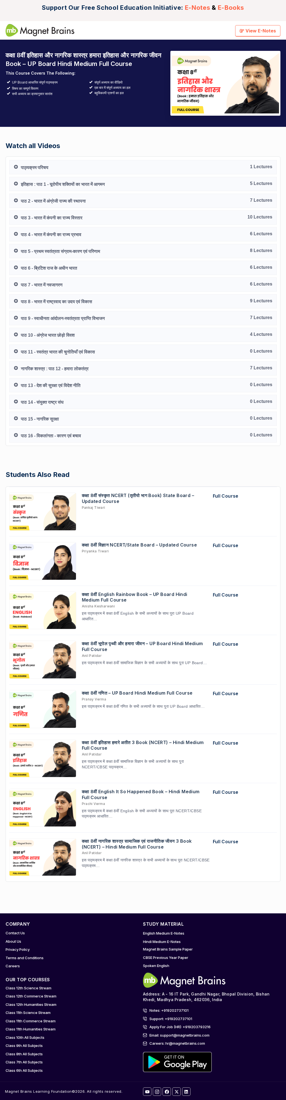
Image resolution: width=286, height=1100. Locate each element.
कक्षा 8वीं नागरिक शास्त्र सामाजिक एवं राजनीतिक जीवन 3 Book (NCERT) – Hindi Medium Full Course (137, 844)
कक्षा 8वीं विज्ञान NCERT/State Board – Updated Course (139, 545)
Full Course (226, 496)
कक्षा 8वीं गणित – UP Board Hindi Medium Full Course (137, 693)
